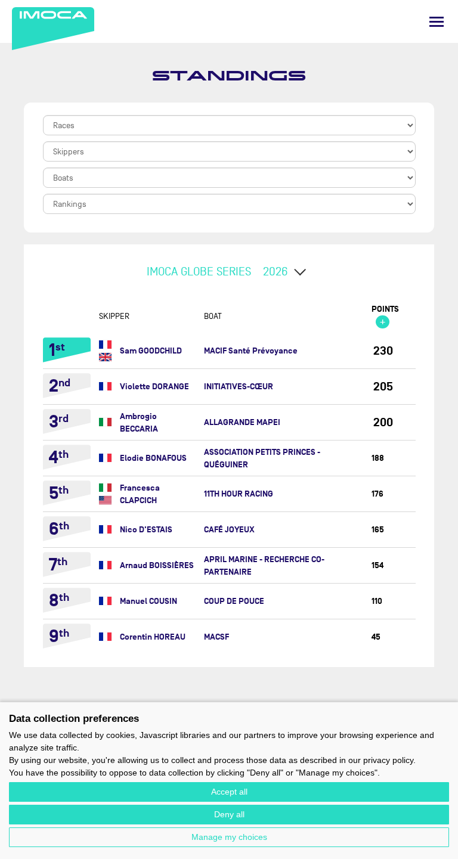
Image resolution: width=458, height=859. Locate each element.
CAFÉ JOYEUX (229, 530)
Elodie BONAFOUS (153, 458)
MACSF (216, 637)
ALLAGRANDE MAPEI (242, 422)
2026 (275, 271)
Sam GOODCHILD (151, 351)
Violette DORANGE (154, 387)
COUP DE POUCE (234, 601)
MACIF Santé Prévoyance (251, 351)
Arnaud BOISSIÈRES (157, 565)
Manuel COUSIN (148, 601)
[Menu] (436, 22)
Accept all (229, 791)
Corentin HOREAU (152, 637)
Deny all (229, 814)
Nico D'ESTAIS (146, 530)
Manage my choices (229, 837)
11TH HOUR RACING (238, 494)
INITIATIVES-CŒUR (238, 387)
